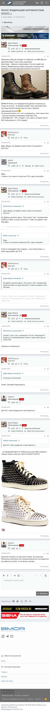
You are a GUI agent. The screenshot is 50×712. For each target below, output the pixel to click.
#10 (47, 553)
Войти (3, 661)
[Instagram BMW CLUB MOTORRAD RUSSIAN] (3, 636)
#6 (48, 326)
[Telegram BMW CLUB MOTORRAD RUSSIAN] (7, 636)
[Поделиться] (44, 56)
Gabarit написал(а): (10, 440)
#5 (48, 274)
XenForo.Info (18, 709)
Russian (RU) (8, 692)
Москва (28, 166)
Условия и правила (22, 695)
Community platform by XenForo (23, 705)
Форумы (4, 676)
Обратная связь (7, 681)
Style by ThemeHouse (9, 707)
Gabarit (11, 397)
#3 (48, 171)
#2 (48, 143)
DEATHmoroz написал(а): (12, 206)
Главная (4, 672)
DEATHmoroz (13, 132)
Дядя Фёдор (7, 17)
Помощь (30, 699)
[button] (3, 3)
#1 (48, 56)
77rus (26, 138)
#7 (48, 369)
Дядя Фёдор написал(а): (12, 278)
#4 (48, 202)
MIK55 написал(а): (10, 236)
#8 (48, 407)
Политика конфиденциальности (14, 699)
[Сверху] (42, 699)
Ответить (45, 125)
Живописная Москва (32, 49)
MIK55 (10, 160)
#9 (48, 436)
